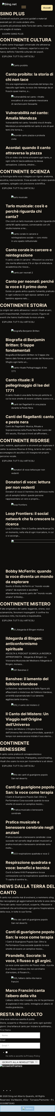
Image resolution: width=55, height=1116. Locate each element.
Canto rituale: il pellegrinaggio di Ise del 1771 (27, 385)
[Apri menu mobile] (23, 7)
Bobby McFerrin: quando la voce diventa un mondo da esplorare (29, 576)
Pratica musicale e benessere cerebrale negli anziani (29, 827)
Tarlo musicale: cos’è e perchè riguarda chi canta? (26, 211)
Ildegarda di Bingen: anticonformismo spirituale (24, 643)
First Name (5, 1030)
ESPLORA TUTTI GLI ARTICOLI (18, 56)
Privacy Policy (33, 1056)
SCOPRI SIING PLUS (13, 34)
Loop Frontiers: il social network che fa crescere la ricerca (30, 519)
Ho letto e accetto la (23, 1056)
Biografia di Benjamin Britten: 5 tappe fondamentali (25, 345)
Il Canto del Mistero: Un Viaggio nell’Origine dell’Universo (27, 719)
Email (2, 1040)
